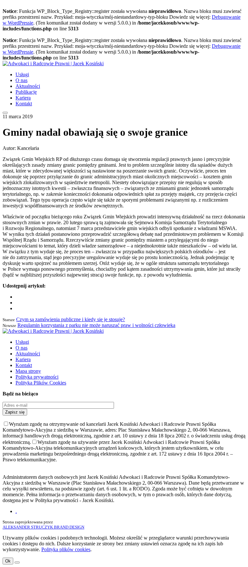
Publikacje (26, 92)
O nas (21, 80)
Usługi (22, 74)
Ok (8, 561)
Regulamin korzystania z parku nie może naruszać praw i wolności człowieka (96, 325)
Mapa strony (28, 371)
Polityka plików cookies (65, 549)
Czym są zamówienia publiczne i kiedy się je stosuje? (70, 319)
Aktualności (28, 86)
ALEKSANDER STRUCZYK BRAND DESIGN (43, 527)
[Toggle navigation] (5, 113)
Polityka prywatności (37, 377)
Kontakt (24, 103)
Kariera (23, 97)
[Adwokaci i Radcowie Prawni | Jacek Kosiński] (53, 63)
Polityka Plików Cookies (41, 382)
